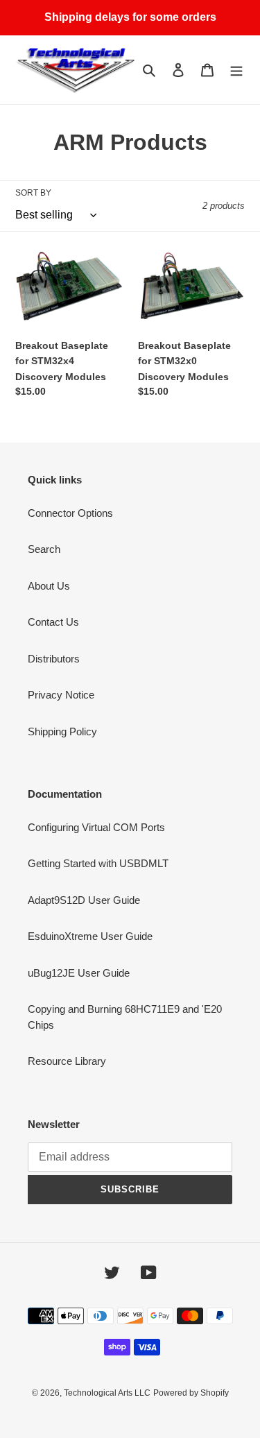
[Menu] (236, 70)
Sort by (33, 193)
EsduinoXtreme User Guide (90, 936)
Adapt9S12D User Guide (84, 900)
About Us (49, 586)
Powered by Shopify (191, 1393)
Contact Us (53, 622)
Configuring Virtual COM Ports (96, 827)
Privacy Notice (61, 695)
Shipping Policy (62, 731)
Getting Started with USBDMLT (98, 863)
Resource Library (67, 1061)
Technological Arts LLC (107, 1393)
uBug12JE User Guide (79, 973)
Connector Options (70, 513)
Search (44, 549)
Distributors (54, 659)
